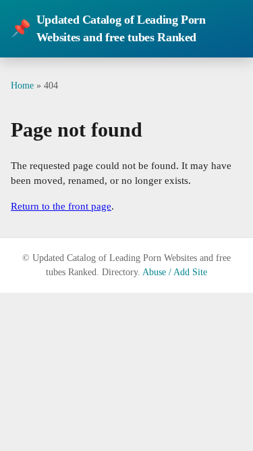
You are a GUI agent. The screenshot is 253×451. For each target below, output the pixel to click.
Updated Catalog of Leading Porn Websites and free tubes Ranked (108, 28)
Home (22, 85)
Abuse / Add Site (174, 272)
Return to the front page (61, 206)
